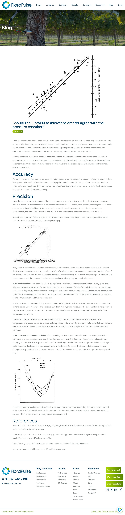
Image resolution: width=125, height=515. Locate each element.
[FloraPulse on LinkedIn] (107, 489)
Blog (111, 5)
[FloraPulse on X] (120, 489)
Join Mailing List (113, 470)
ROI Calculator (63, 483)
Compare (87, 5)
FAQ (89, 476)
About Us (50, 5)
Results (74, 5)
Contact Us (92, 493)
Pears (75, 490)
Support (91, 486)
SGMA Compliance (43, 486)
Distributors (92, 490)
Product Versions (94, 473)
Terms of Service (108, 511)
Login (120, 5)
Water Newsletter (114, 477)
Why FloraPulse (44, 468)
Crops (76, 468)
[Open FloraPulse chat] (120, 510)
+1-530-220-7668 (16, 478)
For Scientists (41, 480)
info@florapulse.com (12, 483)
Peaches (76, 486)
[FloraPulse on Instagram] (115, 489)
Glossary (91, 480)
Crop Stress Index (114, 484)
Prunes (75, 493)
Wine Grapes (78, 500)
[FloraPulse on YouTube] (111, 489)
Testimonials (62, 473)
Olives (75, 483)
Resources (99, 5)
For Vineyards (41, 476)
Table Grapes (78, 496)
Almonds (76, 473)
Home (39, 5)
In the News (62, 480)
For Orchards (41, 473)
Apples (75, 476)
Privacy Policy (96, 511)
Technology (40, 483)
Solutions (63, 5)
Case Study (62, 476)
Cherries (76, 480)
